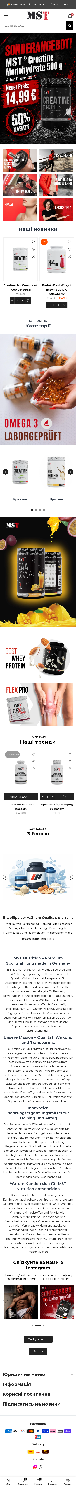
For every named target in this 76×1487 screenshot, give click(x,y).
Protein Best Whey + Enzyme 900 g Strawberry (42, 290)
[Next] (70, 472)
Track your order (38, 1339)
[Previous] (5, 472)
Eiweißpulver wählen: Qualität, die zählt (38, 918)
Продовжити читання (36, 938)
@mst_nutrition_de (29, 1275)
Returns (38, 1351)
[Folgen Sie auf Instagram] (35, 1467)
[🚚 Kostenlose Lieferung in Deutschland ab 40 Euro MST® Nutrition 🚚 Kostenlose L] (38, 4)
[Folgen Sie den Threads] (41, 1467)
